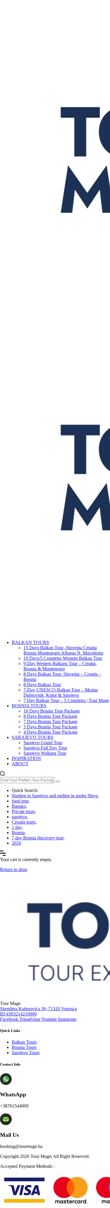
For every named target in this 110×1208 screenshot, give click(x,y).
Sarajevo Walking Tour (44, 753)
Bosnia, (19, 832)
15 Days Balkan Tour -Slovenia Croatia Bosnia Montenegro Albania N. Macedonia (63, 650)
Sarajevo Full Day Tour (45, 747)
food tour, (21, 800)
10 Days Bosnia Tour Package (51, 710)
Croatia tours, (24, 821)
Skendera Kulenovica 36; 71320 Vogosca (38, 1008)
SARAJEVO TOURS (32, 737)
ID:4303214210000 (18, 1013)
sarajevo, (20, 816)
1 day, (17, 827)
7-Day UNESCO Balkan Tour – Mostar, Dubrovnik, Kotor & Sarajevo (61, 692)
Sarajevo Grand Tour (42, 742)
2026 (16, 843)
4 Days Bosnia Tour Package (50, 732)
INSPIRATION (26, 758)
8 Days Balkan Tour (42, 684)
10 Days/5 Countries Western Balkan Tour (62, 658)
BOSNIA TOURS (29, 705)
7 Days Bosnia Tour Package (50, 721)
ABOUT (20, 763)
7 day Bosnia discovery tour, (38, 837)
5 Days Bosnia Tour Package (50, 726)
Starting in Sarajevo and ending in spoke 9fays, (55, 795)
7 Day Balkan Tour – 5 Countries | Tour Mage (66, 700)
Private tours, (24, 811)
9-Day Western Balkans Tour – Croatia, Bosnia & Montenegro (60, 666)
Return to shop (13, 869)
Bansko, (19, 806)
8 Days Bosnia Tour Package (50, 716)
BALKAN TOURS (30, 642)
